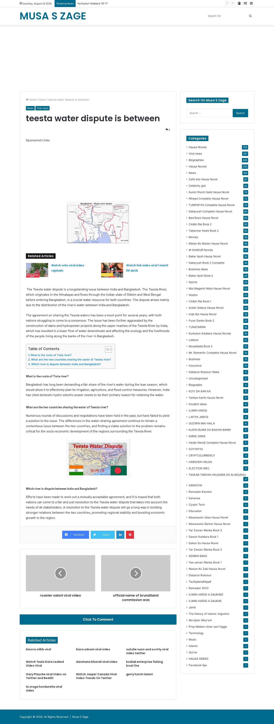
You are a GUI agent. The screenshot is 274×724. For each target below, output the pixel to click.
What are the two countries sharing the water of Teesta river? (71, 359)
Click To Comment (98, 619)
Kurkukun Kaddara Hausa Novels (210, 333)
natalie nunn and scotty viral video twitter (147, 651)
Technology (196, 633)
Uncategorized (198, 378)
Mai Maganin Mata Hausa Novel (209, 288)
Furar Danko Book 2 (201, 320)
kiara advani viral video (93, 649)
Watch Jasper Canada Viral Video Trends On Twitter (96, 676)
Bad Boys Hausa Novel (203, 217)
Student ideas (198, 404)
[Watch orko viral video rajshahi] (37, 270)
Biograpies (195, 384)
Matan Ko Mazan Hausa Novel (208, 243)
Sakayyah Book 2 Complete (206, 262)
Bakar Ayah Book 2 (201, 275)
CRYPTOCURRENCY (202, 455)
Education (195, 511)
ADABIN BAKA (198, 556)
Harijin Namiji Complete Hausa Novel (212, 442)
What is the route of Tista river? (50, 355)
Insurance (195, 365)
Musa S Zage (80, 716)
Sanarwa (194, 498)
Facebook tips (198, 665)
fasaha (193, 294)
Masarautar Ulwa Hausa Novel (208, 517)
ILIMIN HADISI (198, 410)
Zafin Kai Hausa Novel (203, 179)
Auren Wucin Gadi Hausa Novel (209, 192)
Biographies (196, 160)
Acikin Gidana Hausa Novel (206, 307)
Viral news (42, 108)
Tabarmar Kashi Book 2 (204, 230)
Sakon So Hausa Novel (203, 543)
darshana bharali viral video (97, 662)
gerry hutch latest (139, 674)
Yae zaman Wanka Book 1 (205, 562)
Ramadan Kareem (200, 491)
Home (32, 99)
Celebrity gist (197, 185)
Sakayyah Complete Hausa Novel (210, 211)
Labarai (193, 339)
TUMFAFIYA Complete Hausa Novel (211, 205)
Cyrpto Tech (197, 504)
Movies (193, 237)
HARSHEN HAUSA (200, 461)
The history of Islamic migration (209, 613)
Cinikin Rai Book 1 (200, 301)
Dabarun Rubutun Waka (204, 372)
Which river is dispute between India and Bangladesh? (66, 364)
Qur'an (193, 652)
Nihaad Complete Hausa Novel (208, 198)
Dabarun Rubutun (200, 575)
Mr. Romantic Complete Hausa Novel (212, 352)
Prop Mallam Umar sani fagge (208, 626)
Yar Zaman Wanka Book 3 (205, 530)
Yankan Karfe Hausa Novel (206, 397)
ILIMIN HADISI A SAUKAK (205, 601)
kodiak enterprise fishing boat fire (144, 664)
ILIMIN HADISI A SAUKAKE (206, 594)
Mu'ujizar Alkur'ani (200, 620)
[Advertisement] (137, 57)
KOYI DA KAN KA (200, 391)
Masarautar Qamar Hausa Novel (209, 523)
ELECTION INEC (199, 468)
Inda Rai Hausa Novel (202, 314)
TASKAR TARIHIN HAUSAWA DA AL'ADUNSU (217, 474)
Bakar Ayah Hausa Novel (205, 256)
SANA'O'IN (195, 485)
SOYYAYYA (196, 449)
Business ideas (198, 269)
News (42, 99)
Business (194, 359)
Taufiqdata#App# (200, 581)
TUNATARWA (197, 327)
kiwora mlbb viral (38, 649)
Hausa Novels (198, 147)
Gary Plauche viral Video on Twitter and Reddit (46, 676)
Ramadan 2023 (199, 588)
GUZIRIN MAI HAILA (202, 423)
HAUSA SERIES (198, 658)
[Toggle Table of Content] (106, 349)
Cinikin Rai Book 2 (200, 224)
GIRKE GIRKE (197, 436)
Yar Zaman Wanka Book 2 (205, 549)
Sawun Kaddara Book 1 (203, 536)
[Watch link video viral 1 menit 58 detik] (112, 270)
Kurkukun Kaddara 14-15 (93, 3)
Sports (193, 282)
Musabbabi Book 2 (200, 346)
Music (192, 639)
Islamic (193, 646)
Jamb (192, 607)
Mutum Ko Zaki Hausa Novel (207, 568)
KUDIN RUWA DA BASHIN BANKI (210, 429)
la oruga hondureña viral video (44, 688)
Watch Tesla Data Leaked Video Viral (45, 664)
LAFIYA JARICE (198, 417)
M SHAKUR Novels (201, 250)
